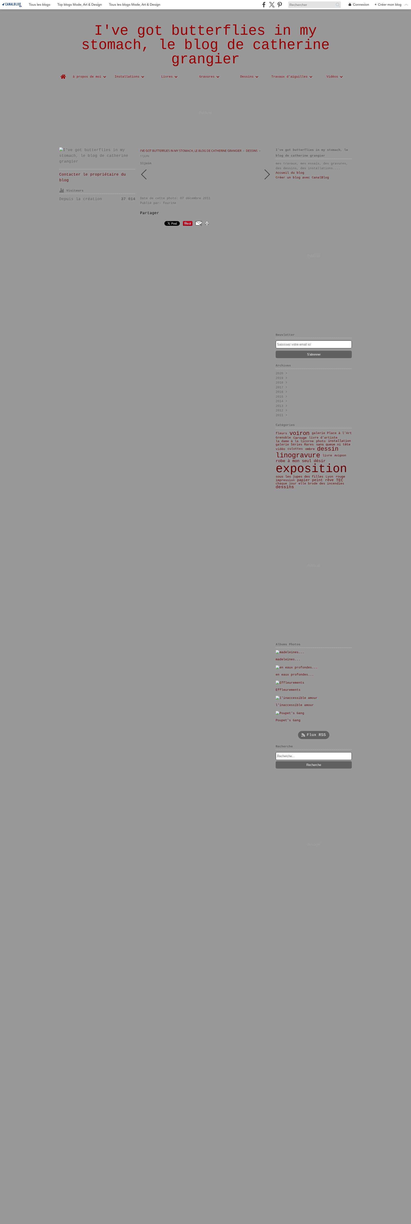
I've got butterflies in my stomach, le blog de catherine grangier (190, 151)
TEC (339, 480)
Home (63, 74)
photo (321, 441)
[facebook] (264, 4)
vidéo (280, 449)
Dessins (247, 76)
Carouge (300, 438)
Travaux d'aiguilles (289, 76)
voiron (299, 433)
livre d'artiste (323, 437)
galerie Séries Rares (295, 444)
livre (327, 455)
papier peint (310, 480)
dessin (327, 449)
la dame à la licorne (295, 441)
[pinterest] (280, 4)
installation (339, 441)
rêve (329, 480)
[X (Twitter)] (272, 4)
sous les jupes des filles (299, 476)
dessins (252, 151)
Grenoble (283, 437)
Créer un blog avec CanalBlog (302, 177)
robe (280, 461)
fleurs (281, 433)
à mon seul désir (307, 461)
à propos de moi (87, 76)
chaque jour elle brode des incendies (310, 483)
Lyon (329, 476)
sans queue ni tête (333, 444)
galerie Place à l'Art (332, 433)
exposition (311, 469)
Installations (127, 76)
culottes (295, 449)
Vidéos (332, 76)
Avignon (340, 455)
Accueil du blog (290, 173)
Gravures (207, 76)
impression (285, 480)
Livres (167, 76)
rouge (340, 477)
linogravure (298, 455)
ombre (310, 449)
